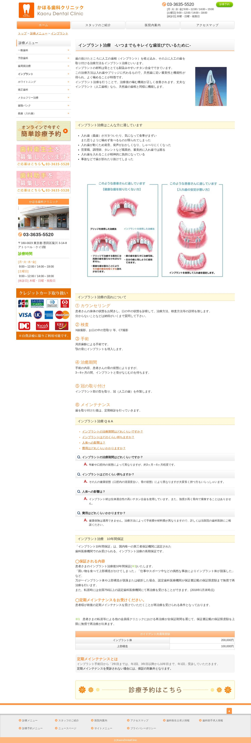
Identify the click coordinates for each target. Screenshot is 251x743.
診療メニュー (30, 720)
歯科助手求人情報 (213, 720)
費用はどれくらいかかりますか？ (104, 448)
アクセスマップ (207, 25)
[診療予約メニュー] (155, 689)
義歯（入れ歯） (27, 113)
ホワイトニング (27, 81)
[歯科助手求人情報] (43, 182)
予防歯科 (23, 58)
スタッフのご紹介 (98, 25)
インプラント (25, 73)
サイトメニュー (103, 728)
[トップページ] (70, 10)
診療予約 (224, 4)
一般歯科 (23, 50)
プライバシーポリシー (143, 728)
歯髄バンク (24, 105)
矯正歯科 (23, 89)
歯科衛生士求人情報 (178, 720)
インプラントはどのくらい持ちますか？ (108, 437)
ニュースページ (67, 728)
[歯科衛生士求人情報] (43, 155)
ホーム (43, 25)
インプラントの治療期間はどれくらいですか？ (112, 431)
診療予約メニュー (32, 728)
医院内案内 (153, 25)
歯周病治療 (24, 65)
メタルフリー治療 (28, 97)
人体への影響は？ (93, 442)
